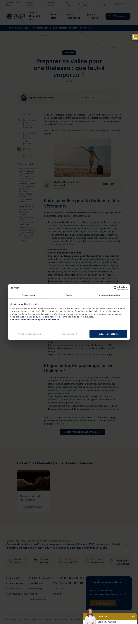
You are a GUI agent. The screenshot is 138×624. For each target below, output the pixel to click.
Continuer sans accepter (29, 334)
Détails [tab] (69, 295)
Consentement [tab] (28, 295)
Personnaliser (67, 334)
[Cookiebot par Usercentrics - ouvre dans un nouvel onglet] (116, 288)
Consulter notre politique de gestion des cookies (34, 319)
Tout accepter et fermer (108, 334)
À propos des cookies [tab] (109, 295)
